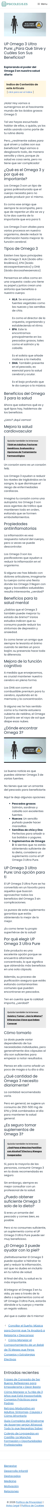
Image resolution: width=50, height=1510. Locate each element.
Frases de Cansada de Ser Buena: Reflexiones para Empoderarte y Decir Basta (22, 1383)
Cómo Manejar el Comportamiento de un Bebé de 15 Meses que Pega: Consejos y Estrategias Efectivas (24, 1349)
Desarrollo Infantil (16, 1471)
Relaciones (11, 1491)
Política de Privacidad (29, 1502)
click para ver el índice (20, 92)
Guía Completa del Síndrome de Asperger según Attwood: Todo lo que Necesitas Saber (24, 1424)
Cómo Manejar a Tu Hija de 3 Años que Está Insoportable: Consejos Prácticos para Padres (23, 1397)
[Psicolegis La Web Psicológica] (14, 4)
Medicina (10, 1481)
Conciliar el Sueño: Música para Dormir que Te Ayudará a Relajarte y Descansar (24, 1330)
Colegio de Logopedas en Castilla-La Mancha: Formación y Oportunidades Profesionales (23, 1439)
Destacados (12, 1476)
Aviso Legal (12, 1505)
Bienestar (10, 1466)
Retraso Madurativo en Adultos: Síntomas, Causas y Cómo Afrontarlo (23, 1412)
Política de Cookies (32, 1505)
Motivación (11, 1486)
